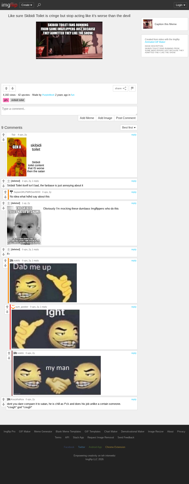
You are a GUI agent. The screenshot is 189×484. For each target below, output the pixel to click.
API (67, 437)
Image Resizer (156, 431)
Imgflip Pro (9, 431)
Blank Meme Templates (68, 431)
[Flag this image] (132, 88)
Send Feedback (126, 437)
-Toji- (13, 134)
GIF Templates (93, 431)
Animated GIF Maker (155, 42)
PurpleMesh (48, 95)
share (118, 88)
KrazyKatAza (17, 399)
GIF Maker (24, 431)
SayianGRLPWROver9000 (27, 192)
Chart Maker (110, 431)
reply (133, 134)
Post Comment (125, 118)
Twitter (81, 447)
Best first (127, 127)
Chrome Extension (115, 447)
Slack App (78, 437)
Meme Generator (43, 431)
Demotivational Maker (132, 431)
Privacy (181, 431)
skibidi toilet (17, 100)
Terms (58, 437)
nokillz (17, 260)
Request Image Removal (100, 437)
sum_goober (22, 307)
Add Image (105, 118)
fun (72, 94)
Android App (95, 447)
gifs (6, 100)
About (170, 431)
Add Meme (87, 118)
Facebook (69, 447)
